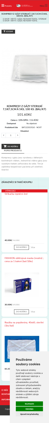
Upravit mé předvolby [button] (29, 414)
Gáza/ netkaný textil (27, 19)
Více (33, 247)
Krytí (13, 19)
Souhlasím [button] (29, 404)
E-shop (6, 19)
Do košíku (12, 147)
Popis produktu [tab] (13, 151)
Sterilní (42, 19)
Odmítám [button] (29, 409)
